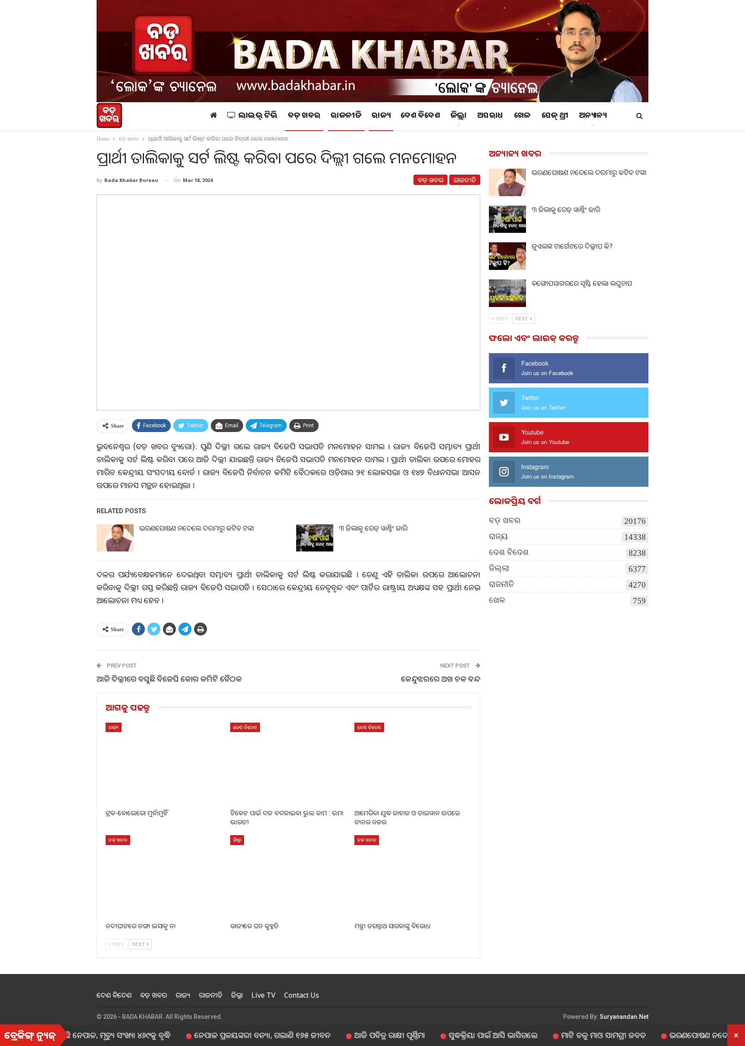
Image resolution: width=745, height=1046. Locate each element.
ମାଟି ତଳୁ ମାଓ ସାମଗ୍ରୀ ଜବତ (572, 1035)
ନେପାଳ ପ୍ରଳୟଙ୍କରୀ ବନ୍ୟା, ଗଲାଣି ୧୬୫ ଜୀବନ (231, 1035)
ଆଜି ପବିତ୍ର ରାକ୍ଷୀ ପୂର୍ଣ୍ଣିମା (358, 1035)
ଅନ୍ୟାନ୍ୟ (593, 116)
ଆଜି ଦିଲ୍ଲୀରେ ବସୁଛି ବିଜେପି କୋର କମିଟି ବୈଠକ (169, 678)
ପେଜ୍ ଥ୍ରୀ (555, 116)
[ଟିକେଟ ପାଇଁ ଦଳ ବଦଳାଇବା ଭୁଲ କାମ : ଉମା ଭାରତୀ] (288, 763)
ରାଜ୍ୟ (381, 116)
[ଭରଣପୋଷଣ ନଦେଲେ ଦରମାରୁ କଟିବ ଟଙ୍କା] (115, 538)
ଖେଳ (522, 116)
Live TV (263, 995)
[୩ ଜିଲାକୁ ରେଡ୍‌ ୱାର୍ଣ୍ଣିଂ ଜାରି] (314, 538)
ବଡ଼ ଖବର (304, 116)
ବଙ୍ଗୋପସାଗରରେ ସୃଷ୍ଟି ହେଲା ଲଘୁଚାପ (582, 283)
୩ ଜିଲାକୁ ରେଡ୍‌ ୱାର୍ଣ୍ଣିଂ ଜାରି (373, 528)
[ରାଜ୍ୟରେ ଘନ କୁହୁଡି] (288, 876)
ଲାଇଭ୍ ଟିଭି (258, 116)
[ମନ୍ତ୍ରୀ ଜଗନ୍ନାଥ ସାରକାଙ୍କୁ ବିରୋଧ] (412, 876)
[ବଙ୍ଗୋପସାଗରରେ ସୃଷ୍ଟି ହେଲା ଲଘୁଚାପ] (507, 293)
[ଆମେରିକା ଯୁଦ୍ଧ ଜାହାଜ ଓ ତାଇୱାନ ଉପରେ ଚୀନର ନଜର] (412, 763)
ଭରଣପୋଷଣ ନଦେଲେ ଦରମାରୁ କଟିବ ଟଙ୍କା (196, 528)
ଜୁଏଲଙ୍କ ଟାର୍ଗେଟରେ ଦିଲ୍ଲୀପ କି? (572, 246)
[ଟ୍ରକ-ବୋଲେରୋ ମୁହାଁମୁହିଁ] (164, 763)
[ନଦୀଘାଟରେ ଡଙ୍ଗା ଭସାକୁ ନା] (164, 876)
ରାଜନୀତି (346, 116)
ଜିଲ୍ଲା (459, 116)
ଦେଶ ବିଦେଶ (420, 116)
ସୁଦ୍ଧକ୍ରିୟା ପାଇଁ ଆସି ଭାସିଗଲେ (462, 1035)
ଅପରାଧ (490, 116)
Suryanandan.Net (624, 1016)
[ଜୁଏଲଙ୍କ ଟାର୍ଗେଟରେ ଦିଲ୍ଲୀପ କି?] (507, 256)
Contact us (301, 995)
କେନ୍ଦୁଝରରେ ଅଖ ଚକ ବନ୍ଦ (440, 678)
